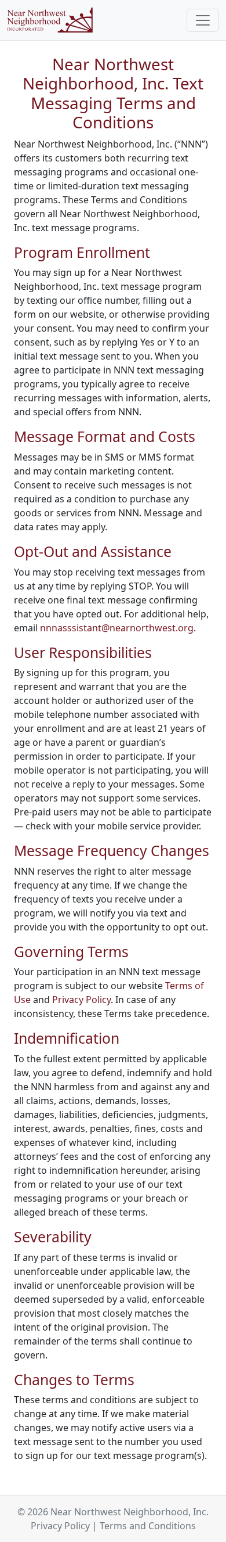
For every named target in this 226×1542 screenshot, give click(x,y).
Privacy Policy (81, 999)
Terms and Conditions (148, 1525)
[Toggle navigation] (203, 20)
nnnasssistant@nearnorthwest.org (117, 627)
